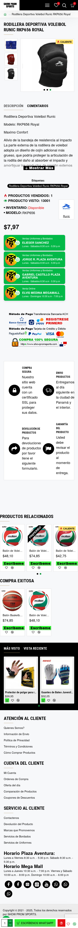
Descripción (13, 106)
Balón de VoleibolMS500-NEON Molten (39, 550)
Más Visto (12, 648)
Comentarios (37, 106)
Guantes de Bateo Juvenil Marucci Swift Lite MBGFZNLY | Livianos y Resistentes (21, 692)
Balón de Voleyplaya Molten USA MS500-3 (13, 550)
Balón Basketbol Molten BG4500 (13, 615)
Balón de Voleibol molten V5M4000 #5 (66, 550)
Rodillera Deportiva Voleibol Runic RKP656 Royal (38, 186)
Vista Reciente (35, 648)
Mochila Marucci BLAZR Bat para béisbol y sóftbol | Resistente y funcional (57, 692)
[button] (44, 90)
